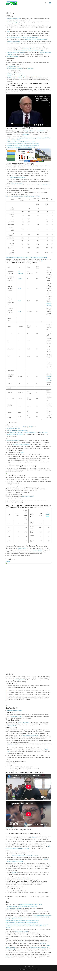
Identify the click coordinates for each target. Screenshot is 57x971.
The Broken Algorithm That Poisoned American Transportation (22, 906)
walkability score (41, 131)
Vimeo (20, 918)
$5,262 (24, 426)
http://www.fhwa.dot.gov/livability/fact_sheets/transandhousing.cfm (22, 922)
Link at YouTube (10, 827)
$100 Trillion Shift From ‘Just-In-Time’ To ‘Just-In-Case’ (24, 855)
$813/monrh (24, 430)
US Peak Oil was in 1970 (24, 878)
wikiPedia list (26, 134)
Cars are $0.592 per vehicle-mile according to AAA (35, 257)
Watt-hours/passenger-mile (13, 18)
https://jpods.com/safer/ (17, 183)
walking (26, 131)
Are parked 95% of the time (13, 428)
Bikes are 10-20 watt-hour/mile (13, 196)
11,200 (19, 311)
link (42, 261)
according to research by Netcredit (21, 444)
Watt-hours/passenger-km (13, 22)
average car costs (16, 432)
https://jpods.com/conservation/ (18, 177)
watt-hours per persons (28, 496)
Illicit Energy (15, 872)
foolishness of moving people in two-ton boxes (30, 904)
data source (30, 68)
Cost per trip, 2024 (37, 550)
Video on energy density (12, 56)
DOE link (8, 561)
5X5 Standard (22, 942)
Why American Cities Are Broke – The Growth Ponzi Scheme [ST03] (23, 145)
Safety (8, 31)
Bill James (14, 918)
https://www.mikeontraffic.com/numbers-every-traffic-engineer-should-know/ (24, 924)
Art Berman (33, 837)
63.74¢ (19, 288)
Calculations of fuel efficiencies (43, 185)
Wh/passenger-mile (47, 514)
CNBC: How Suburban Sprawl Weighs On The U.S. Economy (21, 141)
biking (31, 131)
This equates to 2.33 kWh (16, 716)
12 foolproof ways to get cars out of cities (21, 917)
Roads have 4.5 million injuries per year (50, 303)
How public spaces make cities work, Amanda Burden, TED (21, 147)
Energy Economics (20, 680)
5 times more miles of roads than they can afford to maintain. (28, 50)
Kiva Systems (11, 744)
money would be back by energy (30, 735)
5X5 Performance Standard (21, 931)
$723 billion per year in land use (14, 77)
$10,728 (20, 278)
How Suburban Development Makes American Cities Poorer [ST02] (23, 143)
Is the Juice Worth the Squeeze (14, 908)
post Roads (43, 943)
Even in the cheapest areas (13, 440)
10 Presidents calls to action (29, 49)
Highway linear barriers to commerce (16, 52)
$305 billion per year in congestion (15, 74)
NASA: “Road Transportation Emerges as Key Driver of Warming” (22, 37)
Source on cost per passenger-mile (14, 257)
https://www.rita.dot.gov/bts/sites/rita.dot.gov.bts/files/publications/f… (22, 920)
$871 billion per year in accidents (14, 68)
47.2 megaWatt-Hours (13, 725)
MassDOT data (21, 548)
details (22, 452)
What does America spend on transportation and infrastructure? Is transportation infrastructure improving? (27, 925)
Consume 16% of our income (14, 430)
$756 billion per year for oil (13, 66)
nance (24, 76)
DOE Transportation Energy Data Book (30, 196)
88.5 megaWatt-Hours (24, 722)
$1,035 (19, 301)
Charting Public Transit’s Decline (14, 710)
